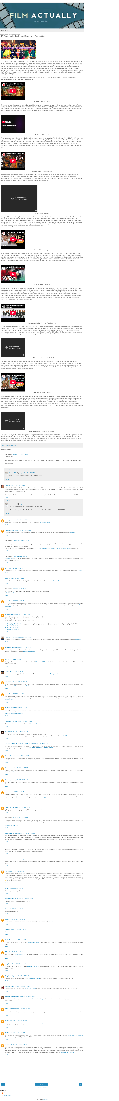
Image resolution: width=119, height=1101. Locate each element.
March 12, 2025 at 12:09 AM (17, 919)
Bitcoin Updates (10, 1008)
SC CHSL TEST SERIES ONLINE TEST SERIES (18, 743)
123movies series (45, 522)
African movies (33, 760)
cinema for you (45, 810)
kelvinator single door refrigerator (14, 713)
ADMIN (7, 671)
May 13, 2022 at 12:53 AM (27, 833)
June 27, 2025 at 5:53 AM (16, 952)
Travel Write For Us (10, 898)
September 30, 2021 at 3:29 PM (20, 755)
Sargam (7, 707)
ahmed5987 (8, 614)
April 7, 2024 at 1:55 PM (16, 909)
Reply (6, 466)
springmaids (8, 1044)
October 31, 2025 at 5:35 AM (27, 996)
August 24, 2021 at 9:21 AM (40, 743)
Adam (6, 952)
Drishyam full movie (55, 674)
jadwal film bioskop (10, 593)
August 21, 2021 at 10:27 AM (21, 731)
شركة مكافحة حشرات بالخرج (12, 625)
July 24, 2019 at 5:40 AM (17, 578)
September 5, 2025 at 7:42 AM (21, 986)
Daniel (7, 485)
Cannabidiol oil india (11, 721)
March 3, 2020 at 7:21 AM (24, 647)
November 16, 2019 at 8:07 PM (21, 614)
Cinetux (7, 909)
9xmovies (78, 639)
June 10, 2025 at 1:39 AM (20, 939)
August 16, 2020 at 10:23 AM (17, 693)
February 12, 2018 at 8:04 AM (22, 530)
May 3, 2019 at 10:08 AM (16, 568)
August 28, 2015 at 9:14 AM (27, 504)
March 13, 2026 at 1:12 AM (22, 1008)
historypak (8, 520)
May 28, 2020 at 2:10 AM (20, 681)
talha (6, 792)
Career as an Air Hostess (12, 833)
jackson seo (8, 681)
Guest (5, 1093)
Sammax (7, 767)
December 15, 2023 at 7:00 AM (25, 898)
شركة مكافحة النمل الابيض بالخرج (14, 624)
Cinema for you (9, 807)
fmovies (14, 784)
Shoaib (7, 919)
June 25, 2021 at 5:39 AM (25, 721)
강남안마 (65, 736)
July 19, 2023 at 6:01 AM (16, 888)
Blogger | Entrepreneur (12, 996)
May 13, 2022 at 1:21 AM (31, 847)
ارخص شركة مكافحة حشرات (12, 629)
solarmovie (72, 532)
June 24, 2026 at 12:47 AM (20, 1032)
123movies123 (9, 699)
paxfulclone (8, 1020)
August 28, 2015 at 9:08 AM (17, 485)
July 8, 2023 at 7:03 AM (19, 871)
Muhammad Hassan (11, 647)
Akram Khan (8, 558)
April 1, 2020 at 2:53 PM (14, 659)
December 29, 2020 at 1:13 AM (18, 707)
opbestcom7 (8, 731)
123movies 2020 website (42, 662)
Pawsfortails (8, 871)
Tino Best (8, 755)
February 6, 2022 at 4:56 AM (16, 792)
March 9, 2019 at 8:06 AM (20, 556)
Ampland (7, 929)
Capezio (80, 570)
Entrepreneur (9, 986)
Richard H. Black (10, 637)
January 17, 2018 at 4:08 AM (20, 520)
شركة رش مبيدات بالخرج (11, 627)
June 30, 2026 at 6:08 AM (20, 1044)
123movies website (17, 772)
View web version (42, 1087)
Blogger (45, 1099)
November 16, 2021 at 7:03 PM (19, 767)
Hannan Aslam (9, 530)
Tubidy (7, 888)
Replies (9, 469)
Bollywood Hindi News (58, 581)
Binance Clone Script (20, 954)
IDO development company (75, 1035)
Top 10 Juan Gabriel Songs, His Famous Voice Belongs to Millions (52, 548)
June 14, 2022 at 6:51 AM (26, 859)
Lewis (7, 568)
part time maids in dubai (67, 1052)
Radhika (7, 578)
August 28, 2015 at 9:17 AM (27, 472)
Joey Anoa (8, 976)
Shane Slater (13, 472)
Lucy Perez (8, 964)
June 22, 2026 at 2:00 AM (20, 1020)
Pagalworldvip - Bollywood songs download (17, 686)
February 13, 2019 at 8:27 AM (21, 540)
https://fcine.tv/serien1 (29, 651)
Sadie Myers (8, 939)
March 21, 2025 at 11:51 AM (18, 929)
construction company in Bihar (14, 847)
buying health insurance (11, 825)
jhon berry (8, 779)
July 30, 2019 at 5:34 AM (19, 588)
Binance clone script (33, 942)
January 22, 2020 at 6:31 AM (23, 637)
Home (41, 1084)
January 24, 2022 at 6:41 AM (20, 779)
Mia (6, 659)
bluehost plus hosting (11, 859)
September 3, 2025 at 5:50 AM (20, 976)
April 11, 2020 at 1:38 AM (16, 671)
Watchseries (46, 797)
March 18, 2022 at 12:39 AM (22, 807)
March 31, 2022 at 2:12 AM (20, 817)
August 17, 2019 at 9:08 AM (16, 600)
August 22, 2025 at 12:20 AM (20, 964)
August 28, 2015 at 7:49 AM (20, 454)
